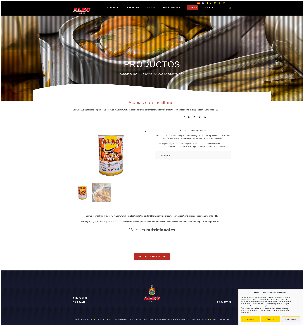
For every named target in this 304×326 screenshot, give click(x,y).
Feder (206, 8)
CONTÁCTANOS (224, 302)
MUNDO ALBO (79, 302)
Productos (132, 8)
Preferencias (290, 319)
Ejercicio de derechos (118, 319)
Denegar (270, 319)
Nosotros (112, 8)
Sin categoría (148, 74)
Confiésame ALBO (171, 8)
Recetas (152, 8)
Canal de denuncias (138, 319)
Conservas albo (129, 74)
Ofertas (192, 8)
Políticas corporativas (219, 319)
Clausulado (101, 319)
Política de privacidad (84, 319)
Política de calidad (181, 319)
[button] (145, 131)
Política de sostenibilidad (160, 319)
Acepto (250, 319)
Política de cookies (199, 319)
